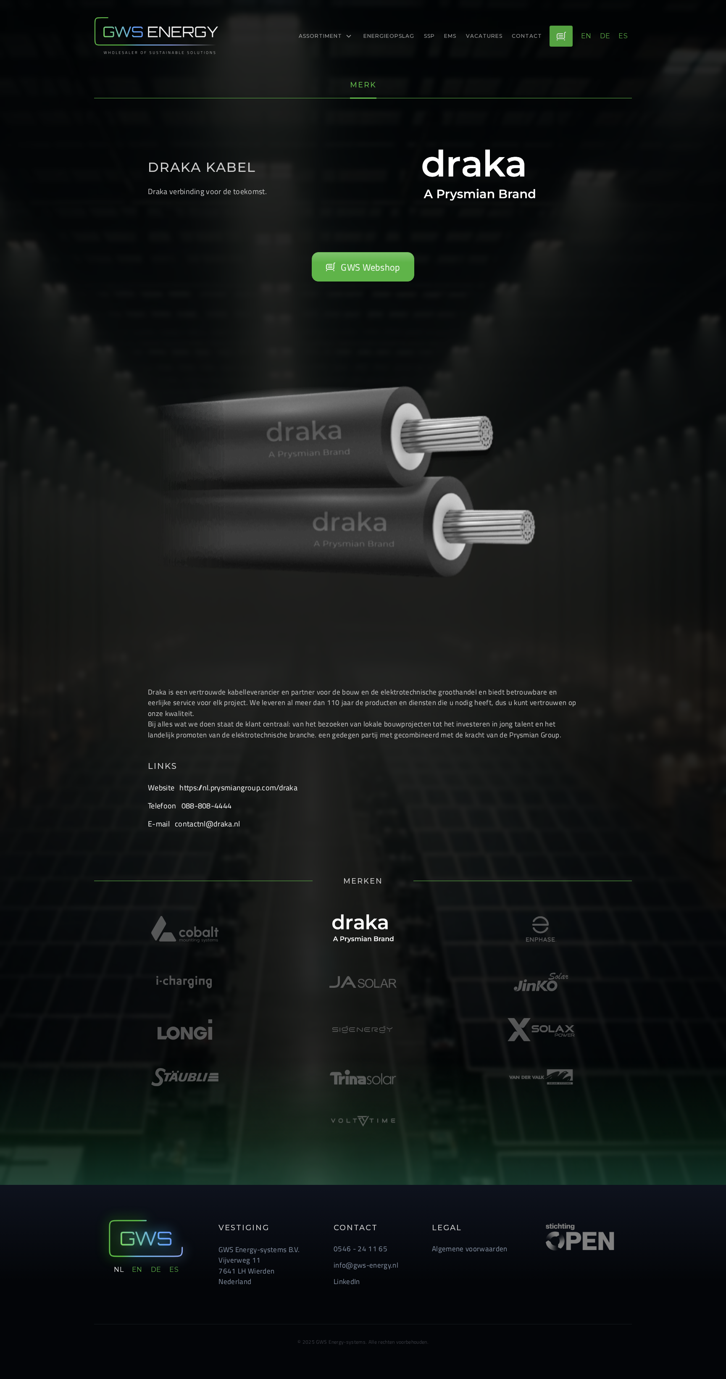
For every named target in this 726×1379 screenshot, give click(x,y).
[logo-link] (157, 36)
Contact (527, 36)
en (586, 36)
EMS (450, 36)
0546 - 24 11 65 (360, 1248)
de (605, 36)
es (623, 36)
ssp (429, 36)
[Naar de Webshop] (561, 36)
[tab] (363, 85)
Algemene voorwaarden (469, 1248)
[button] (325, 36)
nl (119, 1270)
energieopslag (388, 36)
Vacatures (484, 36)
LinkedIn (347, 1281)
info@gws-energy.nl (366, 1265)
